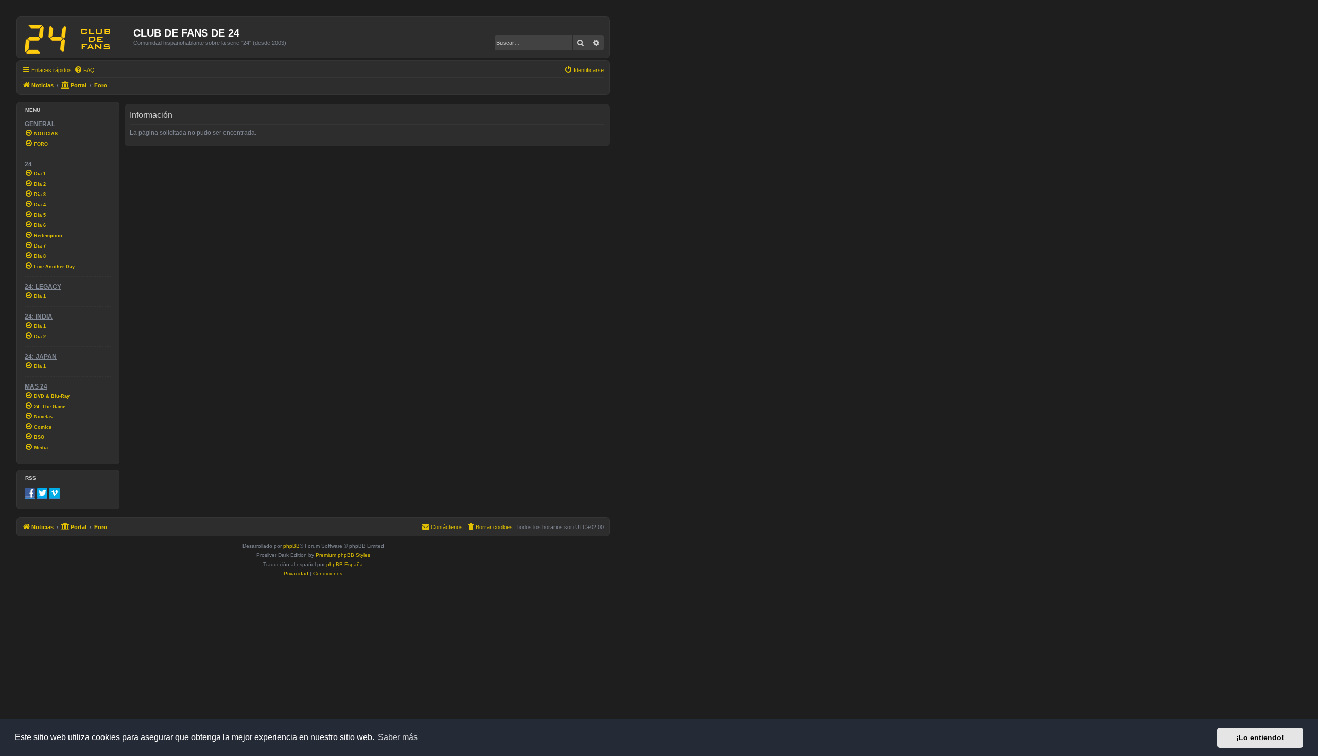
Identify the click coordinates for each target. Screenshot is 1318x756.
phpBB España (344, 564)
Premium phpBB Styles (343, 555)
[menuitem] (84, 70)
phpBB (291, 546)
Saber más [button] (398, 737)
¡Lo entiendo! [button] (1260, 737)
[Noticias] (76, 37)
